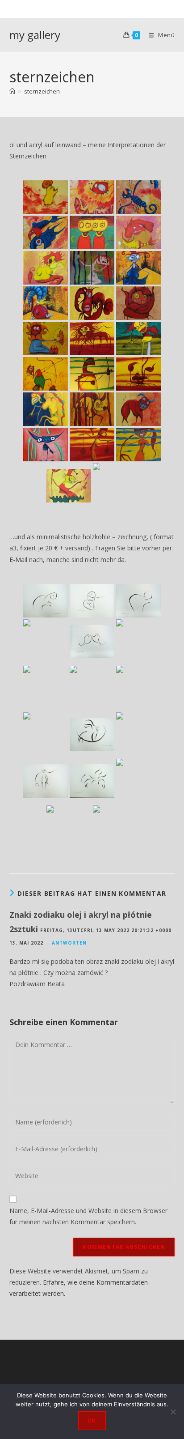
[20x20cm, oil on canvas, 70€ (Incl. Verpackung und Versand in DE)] (45, 338)
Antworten (69, 943)
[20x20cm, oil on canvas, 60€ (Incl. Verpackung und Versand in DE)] (138, 232)
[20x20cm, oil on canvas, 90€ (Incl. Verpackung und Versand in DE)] (45, 303)
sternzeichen (42, 91)
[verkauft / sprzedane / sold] (138, 197)
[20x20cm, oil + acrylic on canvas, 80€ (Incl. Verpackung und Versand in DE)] (92, 197)
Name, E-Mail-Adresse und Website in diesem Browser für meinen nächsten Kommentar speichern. (88, 1216)
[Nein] (172, 1411)
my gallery (34, 34)
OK (92, 1420)
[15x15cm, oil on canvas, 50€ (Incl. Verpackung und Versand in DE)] (45, 409)
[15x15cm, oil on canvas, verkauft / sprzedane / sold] (92, 232)
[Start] (12, 91)
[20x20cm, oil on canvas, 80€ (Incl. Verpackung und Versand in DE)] (138, 303)
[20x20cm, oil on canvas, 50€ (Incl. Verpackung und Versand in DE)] (92, 268)
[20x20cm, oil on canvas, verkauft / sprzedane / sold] (45, 197)
